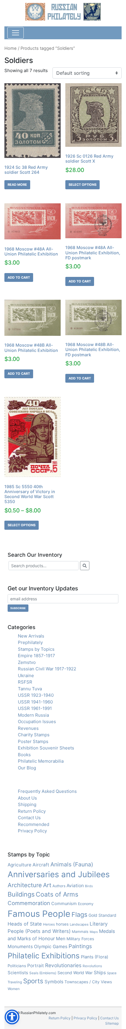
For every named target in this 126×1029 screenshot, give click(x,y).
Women (14, 989)
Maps (94, 932)
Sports (33, 981)
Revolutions (92, 966)
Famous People (39, 914)
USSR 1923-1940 (36, 695)
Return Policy (32, 811)
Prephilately (30, 642)
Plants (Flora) (94, 957)
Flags (79, 914)
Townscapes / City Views (88, 981)
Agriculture (19, 865)
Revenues (28, 728)
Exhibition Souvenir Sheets (46, 748)
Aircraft (41, 865)
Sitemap (112, 1023)
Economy (85, 904)
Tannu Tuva (30, 688)
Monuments (20, 946)
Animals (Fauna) (71, 864)
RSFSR (25, 682)
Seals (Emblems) (42, 973)
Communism (64, 903)
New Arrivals (31, 636)
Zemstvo (27, 662)
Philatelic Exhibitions (44, 955)
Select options (82, 185)
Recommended (33, 824)
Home (10, 48)
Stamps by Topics (36, 649)
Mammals (80, 931)
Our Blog (27, 768)
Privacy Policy (32, 831)
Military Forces (80, 938)
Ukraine (26, 675)
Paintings (80, 946)
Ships (100, 972)
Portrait (35, 965)
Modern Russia (33, 715)
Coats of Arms (57, 894)
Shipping (27, 804)
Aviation (75, 885)
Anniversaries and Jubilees (59, 874)
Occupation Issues (37, 721)
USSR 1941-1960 (35, 702)
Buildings (21, 894)
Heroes (49, 924)
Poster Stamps (33, 741)
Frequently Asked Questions (47, 791)
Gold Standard (102, 915)
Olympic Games (50, 946)
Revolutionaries (63, 965)
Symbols (54, 981)
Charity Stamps (34, 734)
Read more (17, 185)
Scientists (18, 972)
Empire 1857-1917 (36, 655)
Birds (89, 886)
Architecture (25, 885)
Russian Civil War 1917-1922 (47, 669)
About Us (27, 798)
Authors (58, 886)
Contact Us (29, 817)
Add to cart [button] (19, 277)
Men (60, 938)
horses (62, 924)
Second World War (75, 972)
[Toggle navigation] (15, 33)
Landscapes (79, 924)
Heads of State (25, 924)
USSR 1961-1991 (35, 708)
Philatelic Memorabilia (41, 761)
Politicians (17, 965)
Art (47, 885)
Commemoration (29, 903)
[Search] (84, 565)
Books (24, 754)
